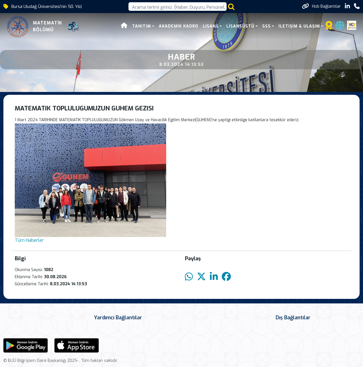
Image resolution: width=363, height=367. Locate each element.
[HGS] (351, 25)
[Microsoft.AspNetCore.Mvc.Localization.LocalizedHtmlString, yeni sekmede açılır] (25, 345)
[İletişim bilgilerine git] (357, 6)
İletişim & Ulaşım (299, 26)
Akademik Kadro (178, 26)
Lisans (211, 26)
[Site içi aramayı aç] (231, 6)
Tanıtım (141, 26)
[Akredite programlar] (329, 27)
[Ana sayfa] (124, 26)
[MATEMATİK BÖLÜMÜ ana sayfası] (18, 26)
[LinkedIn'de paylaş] (214, 277)
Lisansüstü (240, 26)
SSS (266, 26)
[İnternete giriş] (339, 27)
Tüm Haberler (29, 240)
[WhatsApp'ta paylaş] (189, 277)
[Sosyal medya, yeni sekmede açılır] (347, 6)
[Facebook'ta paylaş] (226, 277)
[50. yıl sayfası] (73, 26)
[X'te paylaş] (201, 277)
